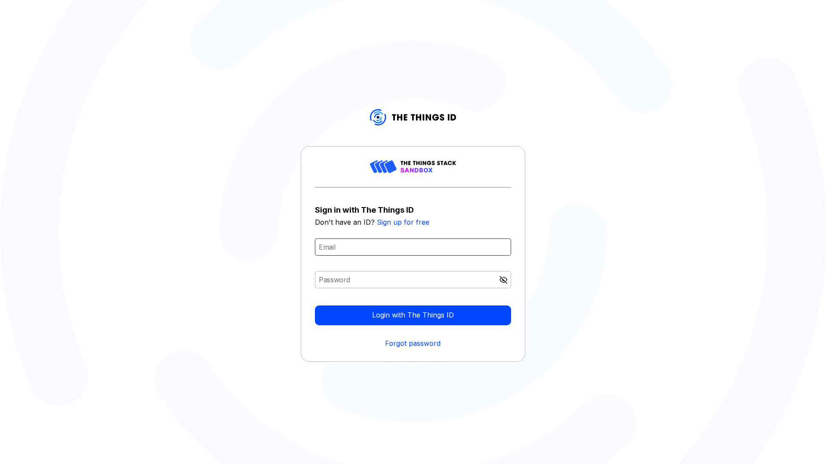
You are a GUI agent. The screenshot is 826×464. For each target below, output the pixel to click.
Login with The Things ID (413, 315)
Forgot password (413, 343)
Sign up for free (403, 222)
